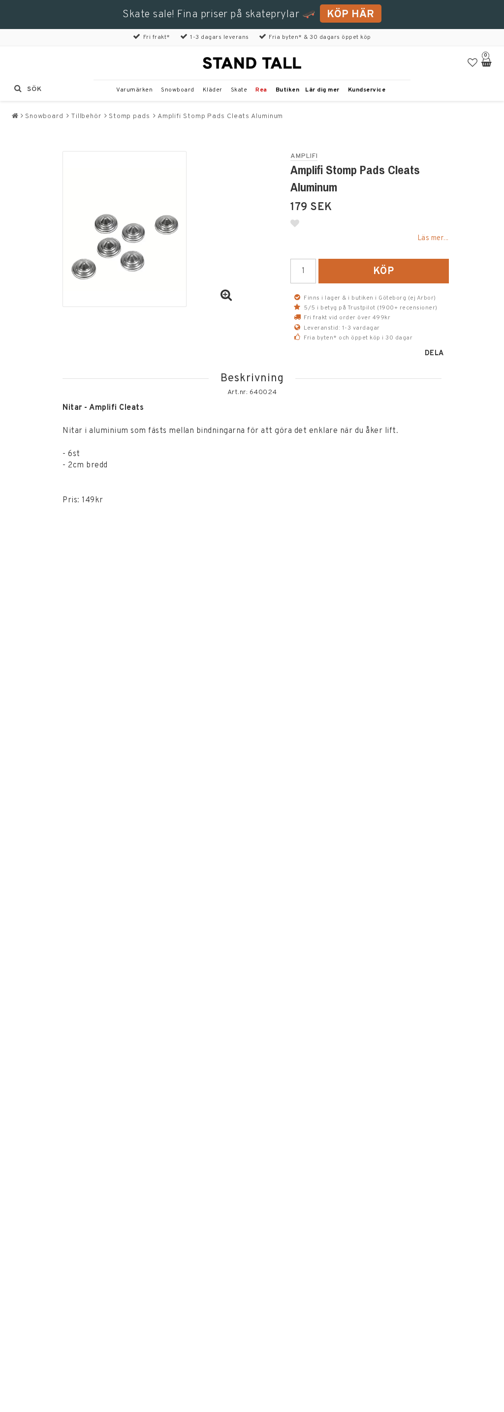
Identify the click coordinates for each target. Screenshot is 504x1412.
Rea (261, 90)
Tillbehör (86, 116)
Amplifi (303, 156)
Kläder (212, 90)
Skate (239, 90)
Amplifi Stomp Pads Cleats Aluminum (221, 116)
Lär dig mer (322, 90)
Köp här (351, 14)
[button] (473, 63)
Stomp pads (129, 116)
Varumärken (134, 90)
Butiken (288, 90)
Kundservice (367, 90)
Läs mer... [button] (433, 238)
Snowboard (177, 90)
